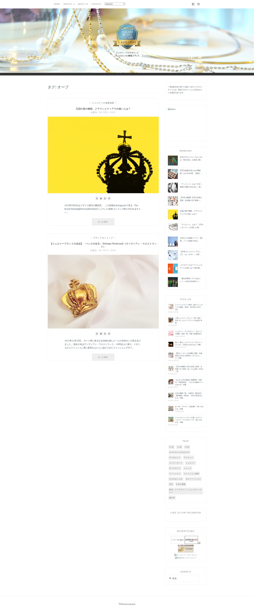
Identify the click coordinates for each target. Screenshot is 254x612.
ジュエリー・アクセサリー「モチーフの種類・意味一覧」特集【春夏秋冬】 (188, 332)
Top (250, 608)
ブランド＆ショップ (103, 238)
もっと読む (105, 222)
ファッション (175, 474)
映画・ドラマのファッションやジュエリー (185, 491)
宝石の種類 (181, 484)
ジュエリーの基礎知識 (103, 103)
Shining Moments (179, 452)
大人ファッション (193, 479)
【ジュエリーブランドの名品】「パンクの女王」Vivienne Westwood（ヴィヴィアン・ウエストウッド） (103, 245)
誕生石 (172, 498)
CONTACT (96, 4)
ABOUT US (83, 4)
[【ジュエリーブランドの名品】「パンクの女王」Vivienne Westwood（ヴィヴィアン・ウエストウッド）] (103, 327)
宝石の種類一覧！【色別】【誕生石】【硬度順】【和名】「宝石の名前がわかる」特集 (188, 395)
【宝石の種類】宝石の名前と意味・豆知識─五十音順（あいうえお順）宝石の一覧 (189, 368)
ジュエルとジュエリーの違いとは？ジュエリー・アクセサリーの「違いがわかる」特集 (188, 419)
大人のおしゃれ (176, 479)
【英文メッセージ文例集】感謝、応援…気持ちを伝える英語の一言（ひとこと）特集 (189, 355)
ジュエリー (190, 463)
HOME (57, 4)
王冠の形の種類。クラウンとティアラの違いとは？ (103, 108)
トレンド (187, 468)
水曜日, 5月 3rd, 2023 (103, 112)
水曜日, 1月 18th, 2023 (103, 250)
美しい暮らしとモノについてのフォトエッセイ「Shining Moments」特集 (188, 343)
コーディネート (176, 463)
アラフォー (188, 458)
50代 (187, 447)
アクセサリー (175, 458)
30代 (171, 447)
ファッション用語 (191, 474)
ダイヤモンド (175, 468)
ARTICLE (67, 4)
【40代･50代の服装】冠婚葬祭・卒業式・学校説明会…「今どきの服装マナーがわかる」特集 (189, 382)
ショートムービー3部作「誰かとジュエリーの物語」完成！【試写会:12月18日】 (189, 307)
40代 (179, 447)
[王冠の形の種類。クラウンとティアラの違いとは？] (103, 192)
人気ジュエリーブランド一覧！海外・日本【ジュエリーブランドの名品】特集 (188, 320)
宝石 (171, 484)
